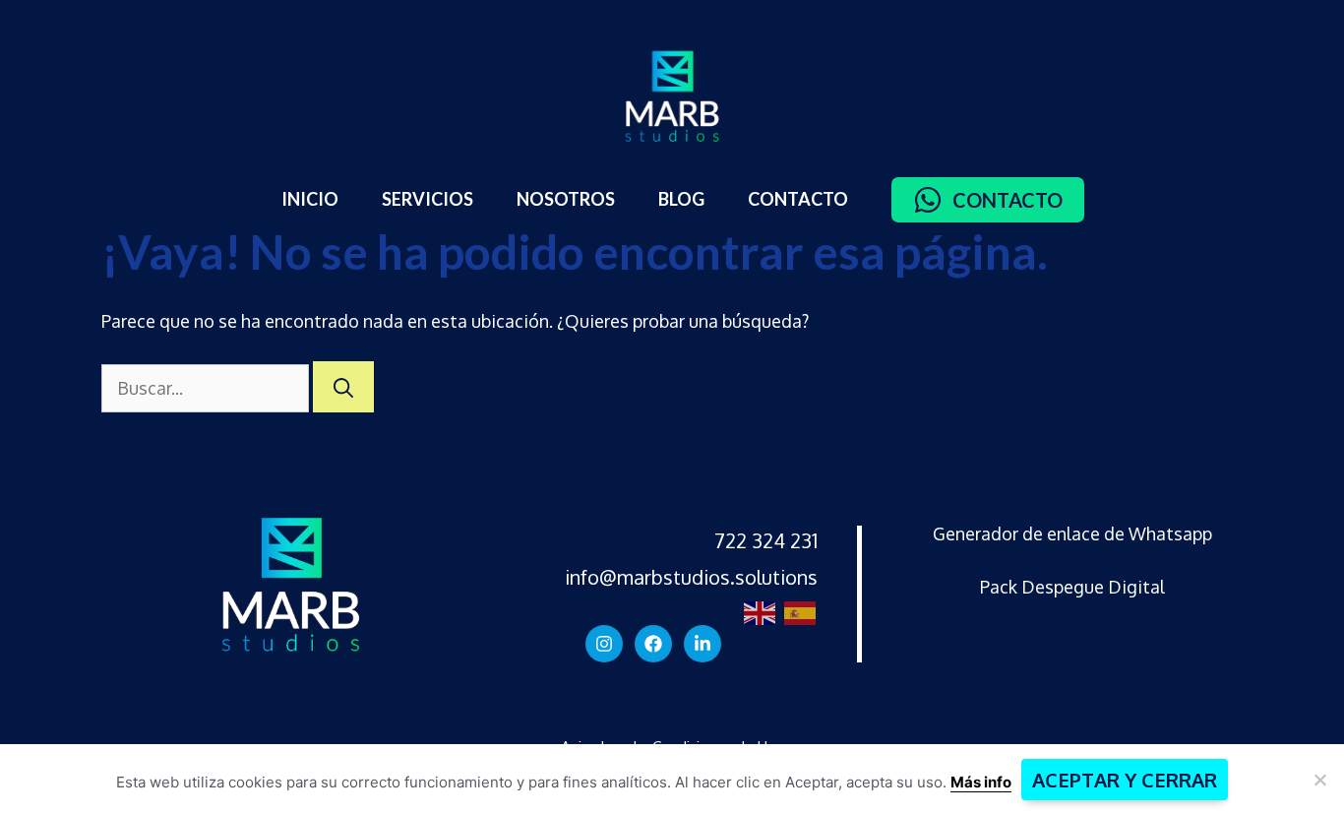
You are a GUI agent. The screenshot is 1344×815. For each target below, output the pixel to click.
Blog (681, 199)
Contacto (798, 199)
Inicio (309, 199)
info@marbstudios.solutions (691, 577)
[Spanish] (797, 611)
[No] (1319, 779)
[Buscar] (343, 386)
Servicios (427, 199)
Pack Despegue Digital (1072, 586)
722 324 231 (766, 540)
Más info (980, 782)
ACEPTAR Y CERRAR (1124, 779)
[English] (757, 611)
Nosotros (566, 199)
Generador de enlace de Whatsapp (1072, 533)
